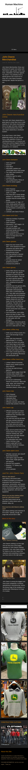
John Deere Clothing (10, 540)
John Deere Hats (9, 578)
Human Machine (14, 4)
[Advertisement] (14, 33)
